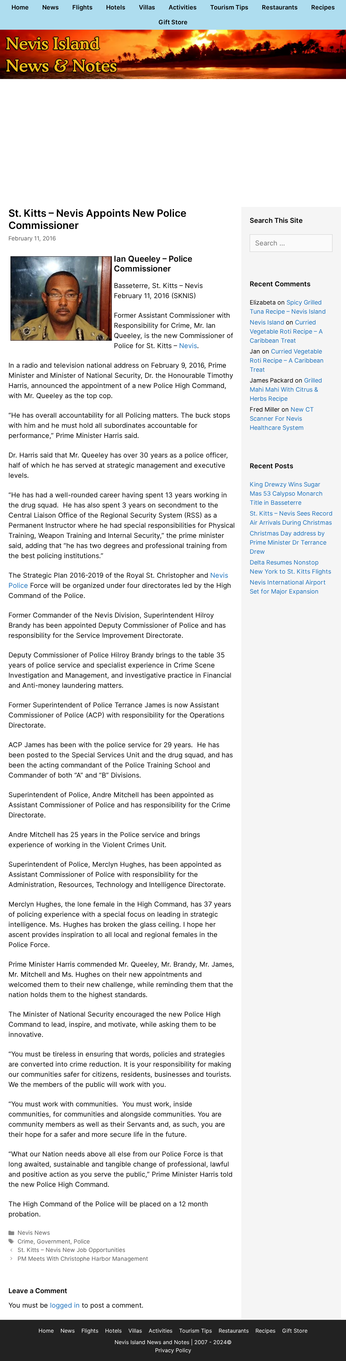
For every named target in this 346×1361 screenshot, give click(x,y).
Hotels (115, 7)
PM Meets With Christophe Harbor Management (83, 1258)
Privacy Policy (173, 1350)
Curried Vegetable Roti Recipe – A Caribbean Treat (286, 331)
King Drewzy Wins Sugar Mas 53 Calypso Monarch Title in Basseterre (286, 493)
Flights (82, 7)
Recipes (323, 7)
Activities (183, 7)
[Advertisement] (173, 148)
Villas (147, 7)
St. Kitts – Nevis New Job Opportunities (71, 1250)
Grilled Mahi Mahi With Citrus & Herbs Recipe (286, 389)
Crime (25, 1241)
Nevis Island (267, 322)
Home (20, 7)
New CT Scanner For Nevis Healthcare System (282, 418)
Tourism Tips (229, 7)
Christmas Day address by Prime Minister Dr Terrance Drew (288, 542)
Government (53, 1241)
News (50, 7)
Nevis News (34, 1232)
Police (82, 1241)
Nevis (188, 346)
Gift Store (173, 22)
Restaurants (280, 7)
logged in (65, 1305)
